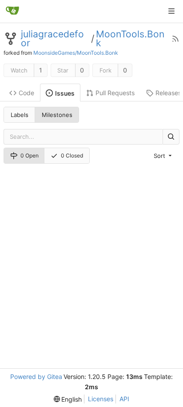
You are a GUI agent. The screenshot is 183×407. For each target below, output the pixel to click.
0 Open (29, 155)
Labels (19, 114)
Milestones (57, 114)
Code (26, 93)
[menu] (163, 155)
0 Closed (72, 155)
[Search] (171, 137)
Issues (65, 93)
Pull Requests (115, 93)
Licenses (100, 399)
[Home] (12, 11)
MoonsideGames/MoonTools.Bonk (75, 52)
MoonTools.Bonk (130, 39)
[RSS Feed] (175, 39)
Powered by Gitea (36, 376)
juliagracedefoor (52, 39)
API (124, 399)
